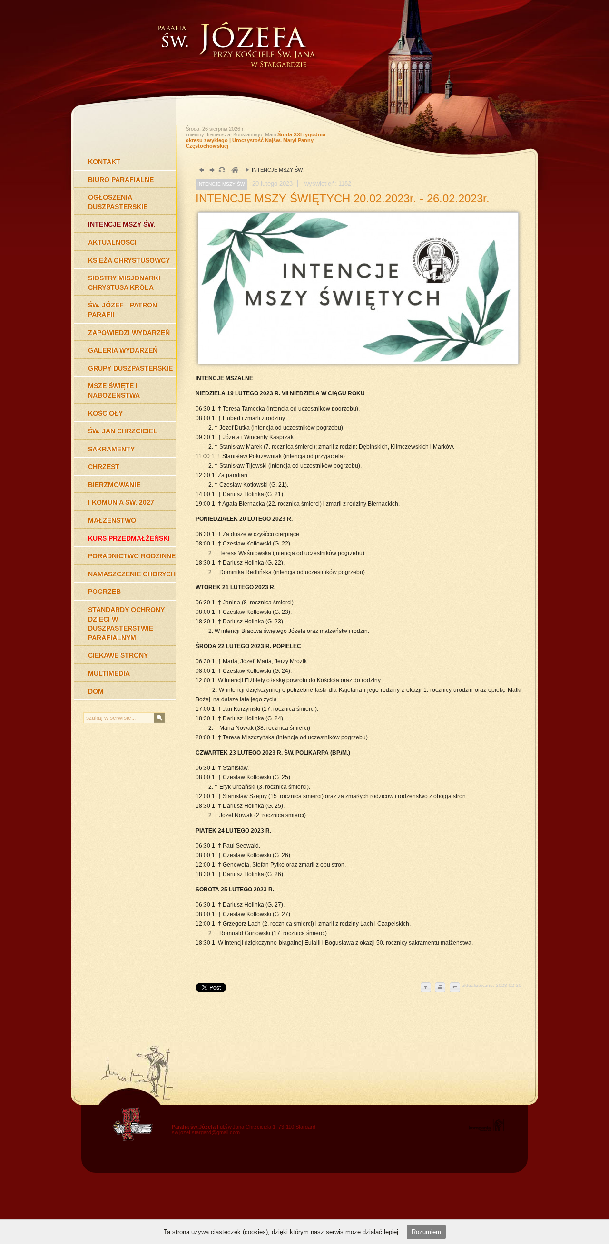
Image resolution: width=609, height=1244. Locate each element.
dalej (211, 171)
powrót (200, 171)
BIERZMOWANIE (114, 484)
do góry (426, 988)
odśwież (221, 171)
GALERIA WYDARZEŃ (122, 350)
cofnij (454, 988)
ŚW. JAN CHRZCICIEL (122, 431)
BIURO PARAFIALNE (121, 179)
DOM (96, 691)
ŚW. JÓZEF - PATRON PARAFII (122, 309)
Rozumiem (426, 1231)
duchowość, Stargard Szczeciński (234, 171)
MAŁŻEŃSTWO (112, 520)
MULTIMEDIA (109, 673)
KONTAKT (104, 161)
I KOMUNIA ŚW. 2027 (121, 502)
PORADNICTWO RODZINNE (132, 556)
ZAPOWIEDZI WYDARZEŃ (129, 332)
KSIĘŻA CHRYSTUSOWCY (129, 260)
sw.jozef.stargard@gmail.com (206, 1132)
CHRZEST (103, 466)
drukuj (440, 988)
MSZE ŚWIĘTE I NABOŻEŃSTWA (114, 390)
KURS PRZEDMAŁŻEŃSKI (129, 538)
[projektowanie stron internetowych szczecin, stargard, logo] (486, 1129)
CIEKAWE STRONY (118, 655)
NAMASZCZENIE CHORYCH (132, 574)
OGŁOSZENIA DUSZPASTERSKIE (117, 202)
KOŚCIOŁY (105, 413)
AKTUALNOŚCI (112, 242)
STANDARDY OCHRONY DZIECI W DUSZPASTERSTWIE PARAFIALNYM (126, 623)
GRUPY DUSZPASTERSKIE (130, 368)
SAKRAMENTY (111, 449)
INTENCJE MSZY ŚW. (121, 224)
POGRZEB (104, 591)
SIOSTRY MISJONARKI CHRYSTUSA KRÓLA (124, 282)
